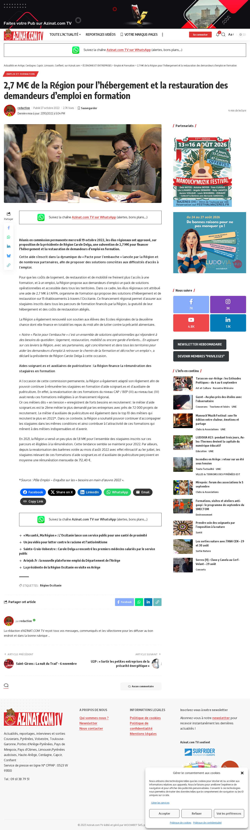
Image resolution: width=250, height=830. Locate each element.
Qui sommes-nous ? (94, 718)
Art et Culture (203, 388)
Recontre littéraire (223, 388)
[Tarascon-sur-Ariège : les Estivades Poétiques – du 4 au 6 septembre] (183, 383)
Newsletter (88, 723)
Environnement (204, 514)
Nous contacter (91, 728)
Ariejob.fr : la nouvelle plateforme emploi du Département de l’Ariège (71, 560)
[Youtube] (191, 323)
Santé (199, 532)
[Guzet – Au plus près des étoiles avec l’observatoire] (183, 402)
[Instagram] (228, 304)
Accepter (164, 813)
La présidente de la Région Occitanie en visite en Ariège (61, 567)
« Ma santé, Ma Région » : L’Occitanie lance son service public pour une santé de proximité (85, 535)
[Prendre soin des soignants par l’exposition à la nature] (183, 528)
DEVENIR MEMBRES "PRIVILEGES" (201, 356)
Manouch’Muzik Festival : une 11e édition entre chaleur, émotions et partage (217, 419)
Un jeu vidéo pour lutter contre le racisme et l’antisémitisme (65, 542)
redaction (24, 108)
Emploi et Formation (21, 73)
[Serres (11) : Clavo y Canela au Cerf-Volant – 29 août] (183, 565)
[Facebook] (191, 304)
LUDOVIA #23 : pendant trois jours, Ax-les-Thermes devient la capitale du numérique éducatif (220, 441)
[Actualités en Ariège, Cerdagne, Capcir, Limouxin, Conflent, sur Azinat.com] (23, 34)
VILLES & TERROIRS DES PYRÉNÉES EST (218, 474)
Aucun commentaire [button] (143, 686)
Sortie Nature (203, 550)
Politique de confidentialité (207, 822)
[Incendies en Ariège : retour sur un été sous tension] (183, 464)
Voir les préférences (229, 813)
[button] (242, 773)
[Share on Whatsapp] (8, 237)
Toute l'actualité (205, 468)
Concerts (201, 569)
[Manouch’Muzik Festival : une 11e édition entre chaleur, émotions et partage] (183, 420)
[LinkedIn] (228, 323)
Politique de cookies (180, 822)
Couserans (201, 406)
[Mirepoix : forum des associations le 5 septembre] (183, 487)
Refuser (197, 813)
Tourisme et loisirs (219, 406)
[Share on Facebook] (8, 227)
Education (201, 451)
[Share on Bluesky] (8, 256)
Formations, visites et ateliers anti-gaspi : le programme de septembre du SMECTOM (220, 505)
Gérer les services (160, 802)
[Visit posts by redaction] (10, 110)
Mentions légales (143, 734)
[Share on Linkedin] (8, 246)
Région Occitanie (51, 585)
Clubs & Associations (207, 429)
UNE (234, 406)
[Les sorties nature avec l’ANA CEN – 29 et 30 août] (183, 546)
